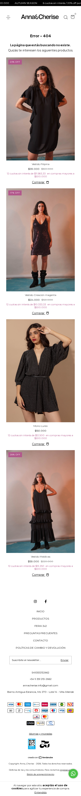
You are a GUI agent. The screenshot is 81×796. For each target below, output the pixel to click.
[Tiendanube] (41, 758)
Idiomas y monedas (40, 733)
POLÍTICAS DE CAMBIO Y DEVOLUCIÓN (40, 647)
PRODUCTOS (40, 618)
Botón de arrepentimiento (40, 774)
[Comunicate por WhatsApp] (73, 773)
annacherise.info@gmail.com (40, 685)
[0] (72, 17)
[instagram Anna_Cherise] (35, 601)
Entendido (40, 792)
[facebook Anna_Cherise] (45, 601)
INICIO (40, 611)
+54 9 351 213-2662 (41, 679)
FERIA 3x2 (40, 625)
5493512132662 (40, 672)
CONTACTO (40, 640)
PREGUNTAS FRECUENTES (40, 633)
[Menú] (9, 17)
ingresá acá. (66, 770)
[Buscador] (65, 17)
